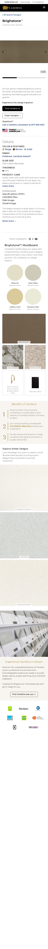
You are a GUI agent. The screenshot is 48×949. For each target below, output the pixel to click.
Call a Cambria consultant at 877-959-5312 (23, 125)
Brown (19, 149)
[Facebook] (32, 239)
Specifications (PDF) (13, 194)
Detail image (9, 203)
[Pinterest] (30, 239)
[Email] (36, 239)
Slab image (8, 200)
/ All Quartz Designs (11, 15)
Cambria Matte (22, 156)
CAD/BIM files (9, 197)
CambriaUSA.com (11, 2)
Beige (8, 149)
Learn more (8, 186)
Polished (7, 156)
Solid (29, 149)
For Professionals (38, 2)
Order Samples (25, 2)
